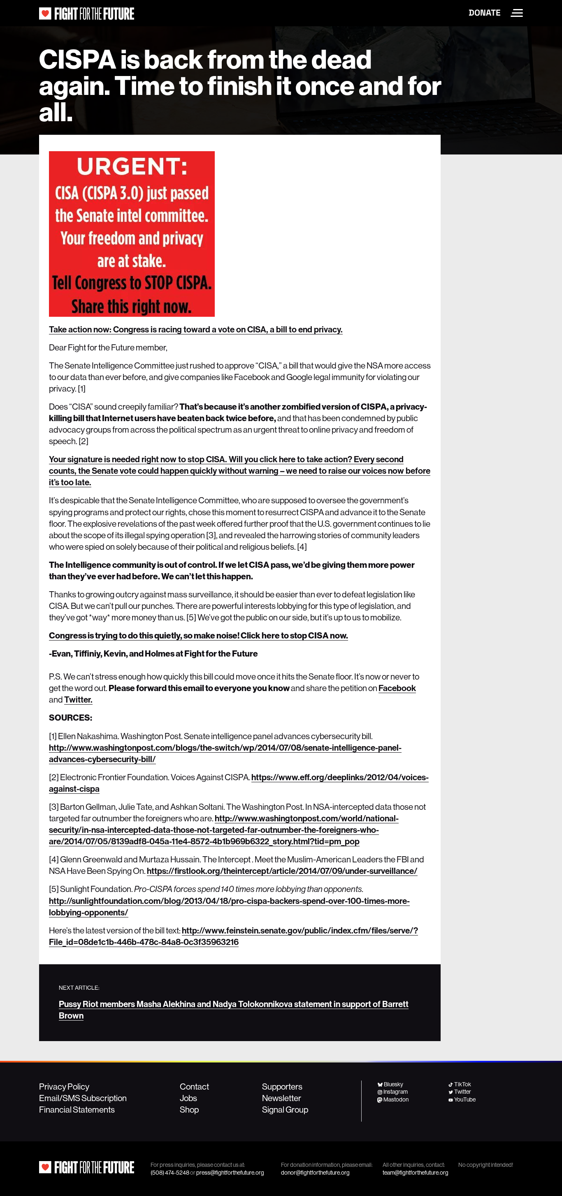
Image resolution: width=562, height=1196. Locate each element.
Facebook (397, 687)
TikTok (462, 1084)
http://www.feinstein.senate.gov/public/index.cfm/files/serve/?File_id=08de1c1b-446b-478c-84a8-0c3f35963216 (233, 936)
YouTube (465, 1099)
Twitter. (78, 699)
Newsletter (281, 1097)
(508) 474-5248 (170, 1172)
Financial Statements (77, 1109)
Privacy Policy (64, 1086)
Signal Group (285, 1109)
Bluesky (393, 1084)
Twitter (462, 1091)
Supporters (282, 1086)
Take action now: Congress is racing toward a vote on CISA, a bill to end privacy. (196, 329)
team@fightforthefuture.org (415, 1172)
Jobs (188, 1097)
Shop (189, 1109)
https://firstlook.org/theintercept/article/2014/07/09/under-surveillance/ (282, 870)
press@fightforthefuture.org (230, 1172)
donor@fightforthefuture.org (315, 1172)
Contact (194, 1086)
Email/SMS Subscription (83, 1097)
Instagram (395, 1091)
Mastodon (396, 1099)
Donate (485, 12)
